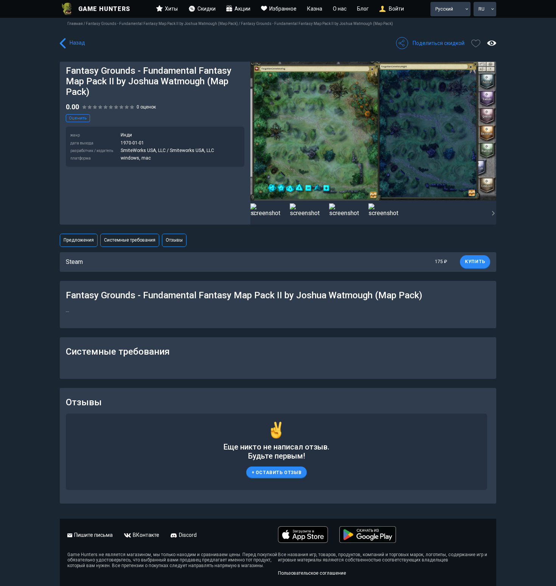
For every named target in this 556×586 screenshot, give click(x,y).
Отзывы (174, 240)
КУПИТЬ (475, 261)
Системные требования (129, 240)
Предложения (79, 240)
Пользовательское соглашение (312, 573)
